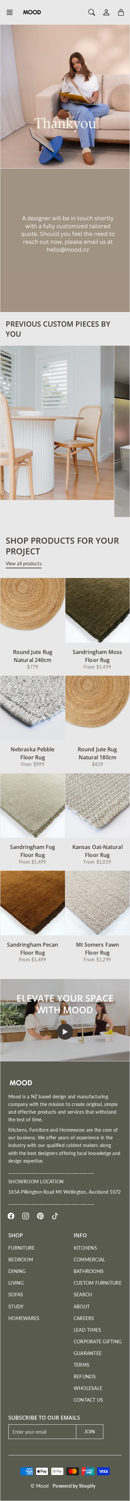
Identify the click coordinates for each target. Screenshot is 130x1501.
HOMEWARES (23, 1318)
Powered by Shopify (74, 1486)
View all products (24, 563)
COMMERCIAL (89, 1259)
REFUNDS (85, 1376)
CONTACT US (88, 1400)
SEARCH (83, 1294)
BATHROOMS (89, 1271)
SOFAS (15, 1294)
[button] (12, 12)
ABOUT (82, 1306)
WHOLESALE (88, 1388)
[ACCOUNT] (106, 12)
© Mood (40, 1486)
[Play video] (65, 1032)
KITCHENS (85, 1248)
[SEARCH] (91, 12)
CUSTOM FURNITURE (98, 1283)
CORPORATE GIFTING (98, 1341)
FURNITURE (21, 1248)
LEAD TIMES (87, 1330)
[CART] (121, 12)
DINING (17, 1271)
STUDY (16, 1306)
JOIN (89, 1431)
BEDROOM (20, 1259)
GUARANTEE (88, 1353)
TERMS (81, 1365)
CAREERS (84, 1318)
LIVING (16, 1283)
